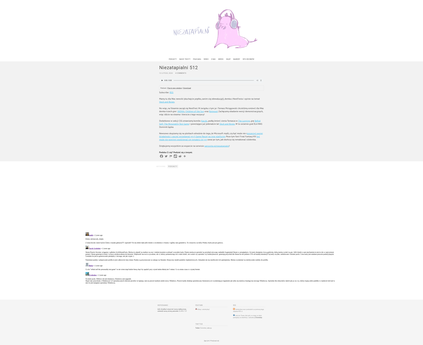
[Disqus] (211, 200)
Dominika (203, 328)
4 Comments (180, 73)
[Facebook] (161, 156)
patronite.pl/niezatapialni (216, 146)
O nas (213, 59)
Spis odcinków (248, 59)
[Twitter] (166, 156)
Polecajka (197, 59)
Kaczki (204, 120)
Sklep (228, 59)
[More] (185, 156)
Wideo (206, 59)
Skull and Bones (166, 101)
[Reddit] (180, 156)
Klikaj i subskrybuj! (203, 309)
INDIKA (181, 111)
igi (211, 328)
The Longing (244, 120)
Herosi (221, 59)
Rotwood (213, 111)
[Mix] (171, 156)
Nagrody (236, 59)
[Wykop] (175, 156)
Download (187, 88)
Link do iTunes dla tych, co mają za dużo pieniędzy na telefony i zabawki (247, 316)
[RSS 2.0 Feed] (196, 309)
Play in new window (174, 88)
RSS (171, 92)
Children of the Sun (194, 111)
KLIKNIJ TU (182, 311)
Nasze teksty (184, 59)
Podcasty (173, 59)
